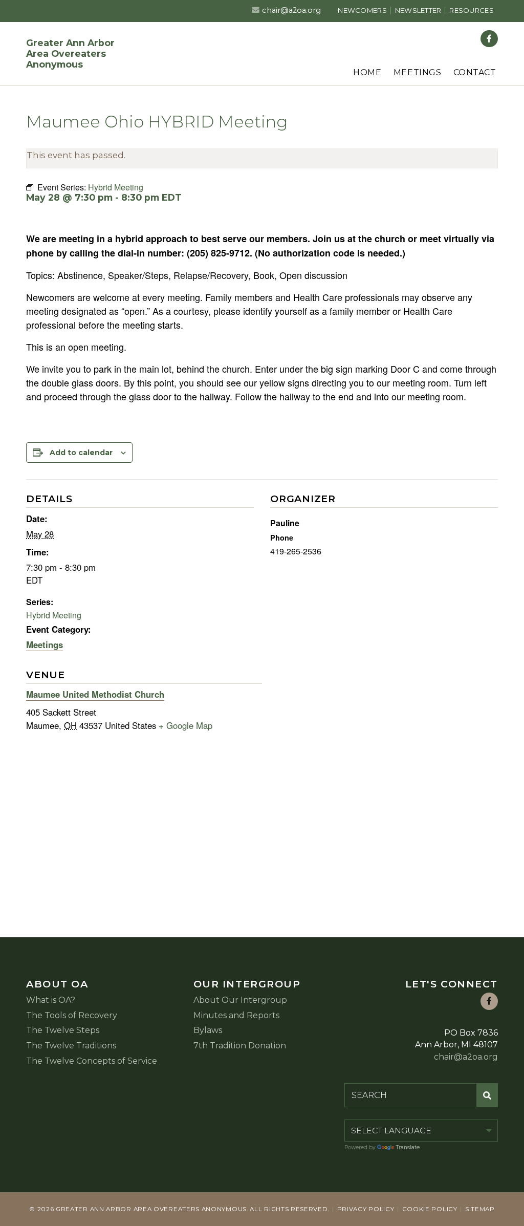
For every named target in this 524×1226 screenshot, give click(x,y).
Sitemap (480, 1209)
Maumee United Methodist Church (95, 694)
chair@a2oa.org (291, 10)
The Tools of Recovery (71, 1015)
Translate (408, 1147)
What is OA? (50, 1000)
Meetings (418, 72)
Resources (471, 10)
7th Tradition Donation (239, 1045)
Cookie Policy (429, 1209)
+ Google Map (185, 725)
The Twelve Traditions (71, 1045)
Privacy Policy (366, 1209)
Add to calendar (81, 452)
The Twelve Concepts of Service (91, 1061)
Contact (474, 72)
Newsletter (418, 10)
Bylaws (207, 1030)
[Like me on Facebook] (489, 39)
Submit (487, 1095)
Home (367, 72)
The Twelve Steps (62, 1030)
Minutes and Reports (236, 1015)
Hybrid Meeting (53, 615)
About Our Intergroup (240, 1000)
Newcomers (362, 10)
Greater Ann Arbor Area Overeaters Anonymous (70, 53)
